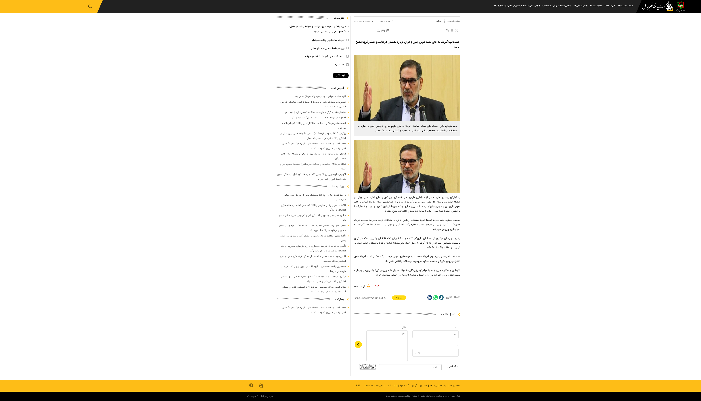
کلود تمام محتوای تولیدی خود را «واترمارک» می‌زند (320, 96)
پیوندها (433, 386)
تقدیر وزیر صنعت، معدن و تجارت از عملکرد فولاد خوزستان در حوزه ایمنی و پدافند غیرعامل (312, 104)
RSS (358, 386)
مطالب (438, 21)
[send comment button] (358, 344)
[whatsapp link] (435, 297)
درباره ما (443, 386)
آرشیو (414, 386)
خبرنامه (379, 386)
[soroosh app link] (251, 385)
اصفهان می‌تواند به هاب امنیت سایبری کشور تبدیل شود (318, 118)
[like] (377, 286)
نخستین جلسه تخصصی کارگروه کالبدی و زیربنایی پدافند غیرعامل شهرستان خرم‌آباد (313, 269)
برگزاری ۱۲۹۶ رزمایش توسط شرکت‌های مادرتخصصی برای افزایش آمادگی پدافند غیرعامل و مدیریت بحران (313, 135)
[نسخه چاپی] (378, 31)
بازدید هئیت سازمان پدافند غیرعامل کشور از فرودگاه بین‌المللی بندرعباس (315, 197)
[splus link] (441, 297)
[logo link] (655, 6)
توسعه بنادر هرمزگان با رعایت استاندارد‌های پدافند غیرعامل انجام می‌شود (313, 125)
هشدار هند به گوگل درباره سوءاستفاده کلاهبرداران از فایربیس (315, 112)
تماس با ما (455, 386)
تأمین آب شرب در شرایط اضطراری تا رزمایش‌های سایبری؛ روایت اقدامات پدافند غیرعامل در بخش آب (313, 248)
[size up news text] (447, 30)
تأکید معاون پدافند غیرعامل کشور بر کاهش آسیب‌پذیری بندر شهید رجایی (312, 238)
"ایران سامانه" (252, 396)
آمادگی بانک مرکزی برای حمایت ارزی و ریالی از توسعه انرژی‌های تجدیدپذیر (313, 156)
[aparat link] (261, 386)
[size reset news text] (451, 30)
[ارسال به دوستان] (383, 31)
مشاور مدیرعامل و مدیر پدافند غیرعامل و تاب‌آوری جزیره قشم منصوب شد (311, 217)
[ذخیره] (387, 30)
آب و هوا (404, 386)
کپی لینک (399, 297)
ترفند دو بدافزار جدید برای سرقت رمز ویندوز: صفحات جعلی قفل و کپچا (313, 166)
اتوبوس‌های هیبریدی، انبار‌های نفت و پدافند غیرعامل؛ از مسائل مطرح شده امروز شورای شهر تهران (311, 176)
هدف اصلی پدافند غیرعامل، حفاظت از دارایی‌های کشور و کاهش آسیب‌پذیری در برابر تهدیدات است (314, 146)
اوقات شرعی (391, 386)
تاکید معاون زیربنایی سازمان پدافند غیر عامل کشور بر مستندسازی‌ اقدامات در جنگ (313, 207)
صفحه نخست (453, 21)
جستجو (423, 386)
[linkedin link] (429, 297)
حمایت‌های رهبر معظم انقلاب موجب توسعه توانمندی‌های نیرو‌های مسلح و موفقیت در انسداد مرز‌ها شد (312, 228)
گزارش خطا (360, 287)
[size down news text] (456, 30)
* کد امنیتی (452, 366)
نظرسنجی (368, 386)
